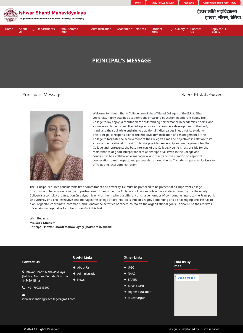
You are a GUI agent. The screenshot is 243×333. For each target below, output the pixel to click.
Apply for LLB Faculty (162, 3)
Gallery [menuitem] (178, 30)
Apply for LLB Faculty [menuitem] (219, 30)
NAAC (131, 274)
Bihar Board (136, 286)
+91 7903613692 (38, 288)
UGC (131, 267)
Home (186, 94)
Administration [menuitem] (101, 29)
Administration (87, 274)
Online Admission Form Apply (219, 3)
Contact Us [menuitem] (195, 30)
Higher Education (139, 292)
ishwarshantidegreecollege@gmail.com (48, 299)
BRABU (132, 280)
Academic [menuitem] (122, 30)
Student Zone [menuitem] (155, 31)
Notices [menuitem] (141, 29)
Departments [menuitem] (46, 29)
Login (138, 3)
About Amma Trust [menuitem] (69, 30)
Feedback (188, 3)
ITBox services (209, 329)
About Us (83, 267)
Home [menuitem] (9, 29)
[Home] (44, 15)
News (81, 280)
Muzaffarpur (136, 298)
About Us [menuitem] (21, 31)
